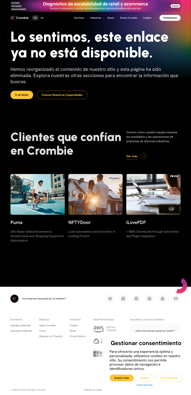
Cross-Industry (78, 336)
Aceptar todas (121, 377)
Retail (73, 330)
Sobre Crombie (47, 325)
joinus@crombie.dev (21, 330)
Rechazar (144, 378)
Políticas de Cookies (145, 385)
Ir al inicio (21, 95)
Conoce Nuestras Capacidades (62, 95)
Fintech (74, 325)
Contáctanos (170, 17)
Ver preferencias (169, 378)
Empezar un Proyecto (51, 336)
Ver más (131, 156)
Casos (42, 330)
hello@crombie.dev (20, 325)
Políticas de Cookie (93, 389)
